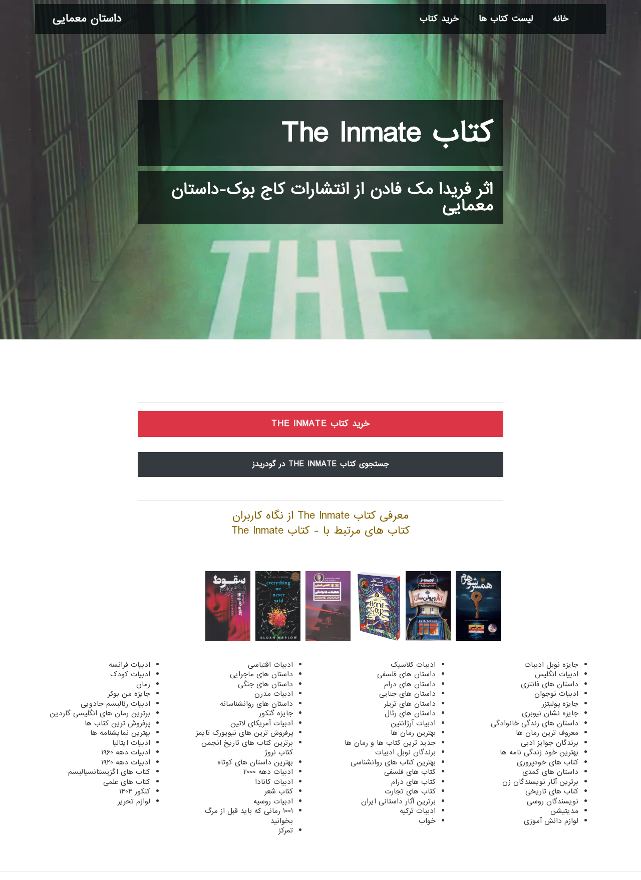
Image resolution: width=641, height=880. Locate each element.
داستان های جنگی (265, 684)
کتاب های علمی (126, 781)
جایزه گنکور (276, 713)
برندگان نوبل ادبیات (405, 752)
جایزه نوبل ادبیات (551, 664)
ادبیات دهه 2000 (268, 771)
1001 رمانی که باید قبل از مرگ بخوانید (249, 815)
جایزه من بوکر (129, 693)
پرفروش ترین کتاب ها (117, 723)
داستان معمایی (87, 19)
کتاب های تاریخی (551, 791)
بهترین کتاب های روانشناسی (393, 762)
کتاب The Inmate (387, 133)
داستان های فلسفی (406, 674)
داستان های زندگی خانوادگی (534, 723)
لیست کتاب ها (506, 19)
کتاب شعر (278, 791)
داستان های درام (410, 684)
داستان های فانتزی (549, 684)
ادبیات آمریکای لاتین (261, 723)
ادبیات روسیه (273, 801)
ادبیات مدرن (273, 693)
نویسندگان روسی (552, 801)
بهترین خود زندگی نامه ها (539, 752)
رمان (143, 684)
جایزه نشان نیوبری (550, 713)
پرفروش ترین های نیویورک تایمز (244, 732)
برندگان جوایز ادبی (549, 742)
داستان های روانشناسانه (256, 703)
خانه (560, 19)
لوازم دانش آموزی (551, 820)
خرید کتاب (439, 19)
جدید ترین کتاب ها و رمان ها (390, 742)
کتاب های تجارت (410, 791)
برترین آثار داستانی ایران (398, 801)
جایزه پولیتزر (560, 703)
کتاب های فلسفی (410, 771)
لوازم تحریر (134, 801)
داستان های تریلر (410, 703)
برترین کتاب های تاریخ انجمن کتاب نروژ (247, 747)
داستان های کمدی (550, 771)
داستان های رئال (410, 713)
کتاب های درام (413, 781)
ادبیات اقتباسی (270, 664)
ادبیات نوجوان (556, 693)
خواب (427, 820)
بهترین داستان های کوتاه (255, 762)
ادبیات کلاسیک (413, 664)
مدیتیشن (564, 810)
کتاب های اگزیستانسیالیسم (109, 771)
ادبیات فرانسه (129, 664)
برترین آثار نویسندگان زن (540, 781)
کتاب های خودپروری (547, 762)
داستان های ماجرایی (261, 674)
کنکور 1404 (134, 791)
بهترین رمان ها (413, 732)
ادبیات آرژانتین (413, 723)
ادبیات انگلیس (556, 674)
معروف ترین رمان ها (547, 732)
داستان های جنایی (407, 693)
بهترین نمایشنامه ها (120, 732)
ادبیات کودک (130, 674)
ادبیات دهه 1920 (125, 762)
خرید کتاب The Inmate (320, 423)
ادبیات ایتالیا (131, 742)
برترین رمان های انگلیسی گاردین (100, 713)
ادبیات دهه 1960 (125, 752)
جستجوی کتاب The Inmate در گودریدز (320, 464)
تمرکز (285, 830)
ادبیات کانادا (274, 781)
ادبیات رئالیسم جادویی (115, 703)
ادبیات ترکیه (418, 810)
